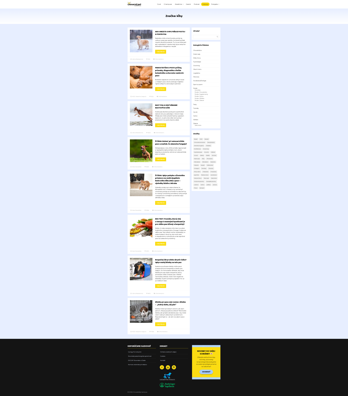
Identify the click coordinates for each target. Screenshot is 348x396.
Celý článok (161, 51)
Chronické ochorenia (199, 142)
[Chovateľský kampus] (134, 4)
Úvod (159, 4)
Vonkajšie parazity (211, 181)
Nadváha (213, 162)
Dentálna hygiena (199, 145)
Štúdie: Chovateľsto (201, 92)
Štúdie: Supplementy (201, 94)
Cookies (162, 356)
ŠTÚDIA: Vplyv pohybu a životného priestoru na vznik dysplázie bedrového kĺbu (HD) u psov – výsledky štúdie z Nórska (170, 179)
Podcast (196, 4)
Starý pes (206, 178)
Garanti (188, 4)
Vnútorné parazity (199, 181)
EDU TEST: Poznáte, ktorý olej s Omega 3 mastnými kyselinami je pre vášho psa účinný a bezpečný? (170, 221)
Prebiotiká (205, 171)
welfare (208, 184)
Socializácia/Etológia (199, 81)
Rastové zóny (204, 175)
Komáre (214, 155)
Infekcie (213, 152)
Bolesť (195, 139)
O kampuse (168, 4)
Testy (195, 104)
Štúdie (195, 88)
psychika (196, 175)
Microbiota (209, 158)
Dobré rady (196, 54)
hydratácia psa (198, 152)
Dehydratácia (211, 142)
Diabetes (208, 145)
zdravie (215, 184)
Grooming (196, 65)
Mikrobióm (205, 162)
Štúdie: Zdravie (199, 100)
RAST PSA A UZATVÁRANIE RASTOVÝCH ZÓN (166, 106)
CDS (201, 139)
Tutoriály (196, 108)
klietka (202, 155)
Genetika (197, 90)
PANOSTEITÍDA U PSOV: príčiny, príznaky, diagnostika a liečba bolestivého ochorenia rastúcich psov (169, 71)
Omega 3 (196, 168)
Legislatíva (196, 73)
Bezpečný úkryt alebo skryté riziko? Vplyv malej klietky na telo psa (170, 261)
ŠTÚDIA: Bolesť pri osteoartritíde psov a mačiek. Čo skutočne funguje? (171, 142)
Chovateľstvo (197, 50)
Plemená (196, 77)
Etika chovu (197, 58)
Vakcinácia (198, 125)
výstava (196, 184)
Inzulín (196, 155)
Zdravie (195, 123)
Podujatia (214, 4)
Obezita (196, 165)
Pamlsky (204, 168)
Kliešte (208, 155)
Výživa (195, 116)
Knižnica (205, 4)
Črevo (195, 188)
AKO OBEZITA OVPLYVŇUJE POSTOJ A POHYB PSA (170, 33)
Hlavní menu (197, 69)
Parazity (211, 168)
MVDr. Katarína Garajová (139, 96)
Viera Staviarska (136, 166)
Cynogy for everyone (134, 352)
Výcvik (195, 112)
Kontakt (162, 360)
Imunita (206, 152)
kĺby (203, 158)
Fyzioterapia (197, 62)
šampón (202, 188)
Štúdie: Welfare (199, 98)
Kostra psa (197, 158)
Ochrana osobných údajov (168, 352)
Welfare (195, 120)
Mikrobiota (197, 162)
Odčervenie (210, 165)
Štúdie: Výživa (199, 96)
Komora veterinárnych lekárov (137, 364)
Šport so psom (198, 84)
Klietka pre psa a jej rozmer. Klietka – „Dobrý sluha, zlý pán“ (170, 303)
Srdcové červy (197, 178)
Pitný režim (197, 171)
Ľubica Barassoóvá (137, 59)
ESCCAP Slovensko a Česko (137, 360)
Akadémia (178, 4)
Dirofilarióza (197, 149)
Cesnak (206, 139)
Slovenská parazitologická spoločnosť (139, 356)
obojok (202, 165)
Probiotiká (213, 171)
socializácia (214, 175)
